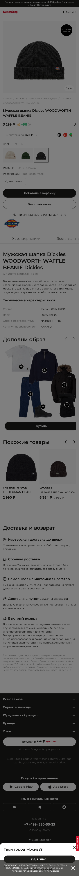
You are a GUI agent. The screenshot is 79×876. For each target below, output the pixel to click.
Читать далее (51, 870)
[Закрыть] (75, 847)
